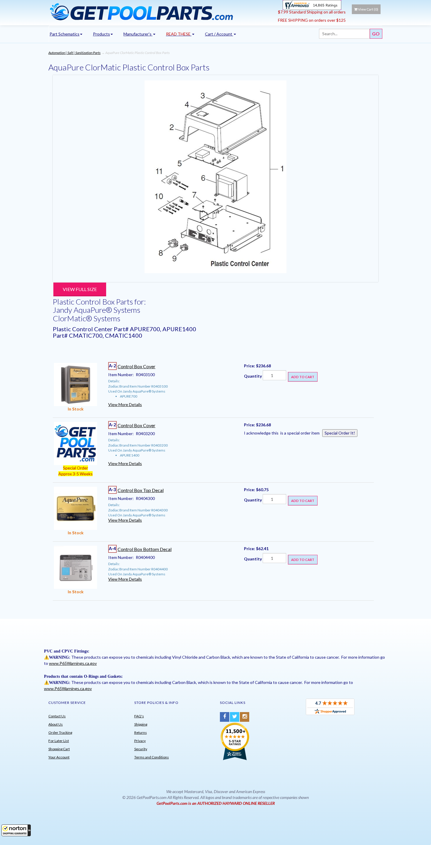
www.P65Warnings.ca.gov (73, 663)
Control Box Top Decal (141, 490)
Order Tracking (60, 732)
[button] (16, 830)
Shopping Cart (59, 749)
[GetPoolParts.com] (161, 11)
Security (140, 749)
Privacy (140, 740)
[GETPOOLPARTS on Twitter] (234, 717)
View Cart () (368, 9)
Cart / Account (219, 33)
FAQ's (139, 716)
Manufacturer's (137, 33)
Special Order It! (340, 432)
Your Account (58, 757)
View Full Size (80, 289)
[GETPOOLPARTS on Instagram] (244, 717)
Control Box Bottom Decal (145, 549)
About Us (55, 724)
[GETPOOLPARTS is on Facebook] (224, 717)
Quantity (253, 376)
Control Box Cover (136, 366)
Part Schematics (64, 33)
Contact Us (57, 716)
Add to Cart (302, 377)
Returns (140, 732)
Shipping (140, 724)
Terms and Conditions (151, 757)
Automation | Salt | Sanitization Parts (74, 52)
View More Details (125, 404)
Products (101, 33)
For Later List (58, 740)
